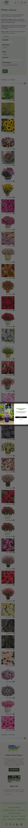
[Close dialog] (27, 404)
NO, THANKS (21, 419)
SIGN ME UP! (21, 417)
